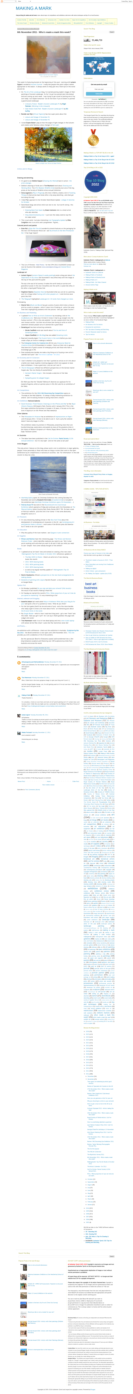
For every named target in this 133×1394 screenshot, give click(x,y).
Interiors (108, 741)
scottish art (108, 987)
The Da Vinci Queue (93, 1149)
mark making (108, 939)
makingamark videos (101, 936)
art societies (92, 841)
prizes (93, 981)
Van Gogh (102, 806)
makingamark (36, 650)
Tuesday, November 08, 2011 (39, 715)
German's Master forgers (33, 373)
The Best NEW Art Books (33, 557)
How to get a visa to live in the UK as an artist (99, 1104)
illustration (87, 913)
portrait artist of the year (103, 968)
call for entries (93, 861)
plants (85, 966)
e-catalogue (109, 884)
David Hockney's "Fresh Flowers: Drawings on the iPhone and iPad (43, 404)
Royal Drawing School (105, 769)
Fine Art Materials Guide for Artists (96, 332)
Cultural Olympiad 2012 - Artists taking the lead (100, 1109)
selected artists (109, 989)
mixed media (110, 941)
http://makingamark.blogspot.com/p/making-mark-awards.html (46, 706)
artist (108, 846)
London (90, 751)
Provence (106, 763)
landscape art (88, 922)
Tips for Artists (90, 334)
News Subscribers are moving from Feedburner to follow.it (100, 565)
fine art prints (88, 899)
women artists (99, 1019)
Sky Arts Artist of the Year (95, 788)
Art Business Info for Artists (94, 324)
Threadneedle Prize (105, 802)
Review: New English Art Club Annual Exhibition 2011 (98, 1094)
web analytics (88, 1013)
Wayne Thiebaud (100, 808)
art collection (95, 822)
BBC (88, 725)
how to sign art (109, 911)
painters (107, 951)
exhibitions (87, 893)
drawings (99, 884)
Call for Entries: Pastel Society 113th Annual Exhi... (98, 1170)
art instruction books (94, 833)
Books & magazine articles (64, 23)
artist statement (102, 848)
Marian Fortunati (27, 732)
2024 (87, 1037)
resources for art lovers (107, 985)
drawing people (109, 880)
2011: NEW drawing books (34, 562)
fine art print (108, 897)
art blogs (29, 650)
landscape (106, 919)
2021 (87, 1045)
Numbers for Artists (64, 20)
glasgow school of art (107, 903)
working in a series (92, 1021)
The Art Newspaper (27, 368)
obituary (94, 947)
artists (112, 848)
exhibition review (101, 891)
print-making (110, 977)
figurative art (88, 897)
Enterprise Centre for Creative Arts (36, 343)
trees (85, 1008)
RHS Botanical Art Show (99, 765)
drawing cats (88, 880)
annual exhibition (100, 815)
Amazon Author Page (92, 285)
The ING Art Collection (94, 1152)
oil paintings (91, 949)
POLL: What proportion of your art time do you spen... (100, 1174)
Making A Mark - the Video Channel (96, 282)
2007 (87, 1216)
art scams (91, 839)
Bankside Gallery (96, 727)
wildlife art (87, 1019)
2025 (87, 1034)
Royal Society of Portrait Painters (95, 782)
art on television (101, 837)
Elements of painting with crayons (33, 580)
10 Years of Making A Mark (92, 446)
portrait (87, 968)
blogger (86, 857)
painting (87, 954)
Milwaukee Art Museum (32, 417)
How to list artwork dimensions (102, 343)
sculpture (96, 989)
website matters (103, 1013)
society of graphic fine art (91, 1000)
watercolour (88, 1010)
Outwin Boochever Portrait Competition (97, 761)
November (91, 1079)
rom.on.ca (53, 410)
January (90, 1204)
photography (93, 962)
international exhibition (93, 915)
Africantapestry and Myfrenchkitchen (33, 662)
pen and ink (97, 960)
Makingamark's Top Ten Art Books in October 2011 (39, 554)
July (89, 1187)
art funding (99, 831)
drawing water (106, 882)
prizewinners (88, 983)
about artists (90, 812)
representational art (90, 985)
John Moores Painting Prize (103, 745)
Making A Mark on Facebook (94, 275)
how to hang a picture (101, 909)
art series (107, 839)
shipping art (107, 994)
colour (101, 863)
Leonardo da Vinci (109, 749)
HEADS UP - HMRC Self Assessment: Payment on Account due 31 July (103, 363)
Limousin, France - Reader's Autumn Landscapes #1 (42, 104)
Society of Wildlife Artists (106, 792)
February (90, 1202)
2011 (87, 1074)
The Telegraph (26, 299)
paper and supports (96, 958)
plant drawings (98, 964)
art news (87, 837)
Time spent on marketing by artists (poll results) (99, 1082)
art (25, 650)
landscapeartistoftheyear (90, 928)
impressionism (110, 913)
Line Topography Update (56, 220)
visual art (108, 1008)
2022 (87, 1043)
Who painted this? (78, 23)
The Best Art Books (34, 23)
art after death (95, 818)
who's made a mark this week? (48, 650)
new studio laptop (68, 621)
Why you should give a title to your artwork (100, 1101)
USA (113, 804)
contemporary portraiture (94, 870)
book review (107, 857)
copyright (108, 870)
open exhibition (104, 949)
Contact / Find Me (21, 20)
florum (99, 899)
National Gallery (103, 757)
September (91, 1182)
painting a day (100, 954)
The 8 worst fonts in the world (49, 338)
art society (103, 841)
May (89, 1193)
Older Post (75, 781)
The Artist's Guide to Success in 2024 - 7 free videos (99, 561)
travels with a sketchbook (103, 1006)
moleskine (89, 943)
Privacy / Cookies (109, 23)
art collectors (107, 822)
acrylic (99, 812)
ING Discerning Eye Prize (92, 741)
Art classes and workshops (95, 723)
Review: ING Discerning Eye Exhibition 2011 (100, 1141)
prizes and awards (105, 981)
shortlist (86, 996)
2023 (87, 1040)
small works (97, 998)
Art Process (110, 720)
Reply (23, 671)
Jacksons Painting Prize (90, 743)
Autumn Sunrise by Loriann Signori (48, 75)
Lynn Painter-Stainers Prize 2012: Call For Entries (100, 1126)
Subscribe (31, 20)
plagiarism (89, 964)
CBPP (103, 729)
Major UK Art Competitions (79, 20)
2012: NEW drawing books (34, 567)
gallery (88, 903)
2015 (87, 1062)
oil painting (110, 947)
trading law (107, 1004)
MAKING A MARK (34, 8)
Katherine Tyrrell (102, 747)
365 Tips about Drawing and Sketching (97, 329)
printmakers (97, 979)
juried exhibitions (92, 920)
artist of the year (89, 848)
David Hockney (90, 733)
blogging (95, 856)
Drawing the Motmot (50, 181)
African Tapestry (39, 114)
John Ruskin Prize (89, 747)
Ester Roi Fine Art (35, 228)
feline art (96, 895)
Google (105, 737)
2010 (87, 1208)
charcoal (92, 863)
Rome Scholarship (93, 767)
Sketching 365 (110, 786)
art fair (112, 829)
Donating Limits (61, 335)
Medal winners (91, 755)
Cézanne (101, 731)
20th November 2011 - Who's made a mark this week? (100, 1114)
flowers (103, 901)
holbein (110, 905)
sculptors (86, 989)
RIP (109, 765)
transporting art (88, 1006)
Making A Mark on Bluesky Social (95, 277)
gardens (95, 903)
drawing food (98, 880)
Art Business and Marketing (96, 718)
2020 (87, 1048)
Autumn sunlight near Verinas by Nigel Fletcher (48, 163)
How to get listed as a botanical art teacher (99, 635)
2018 (87, 1054)
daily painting (101, 874)
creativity (91, 874)
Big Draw (108, 727)
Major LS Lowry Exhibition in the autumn (103, 372)
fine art (98, 897)
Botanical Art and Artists (48, 23)
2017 (87, 1057)
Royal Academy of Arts (107, 767)
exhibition (93, 888)
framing (112, 901)
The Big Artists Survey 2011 (95, 1154)
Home (49, 781)
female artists (107, 895)
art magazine (87, 835)
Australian (111, 723)
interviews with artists (91, 917)
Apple (91, 716)
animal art (87, 815)
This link (71, 633)
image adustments (99, 913)
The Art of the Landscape (32, 92)
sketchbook (106, 996)
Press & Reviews (90, 23)
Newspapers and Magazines (105, 759)
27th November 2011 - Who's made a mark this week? (100, 1090)
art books (104, 820)
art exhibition (99, 828)
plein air (93, 966)
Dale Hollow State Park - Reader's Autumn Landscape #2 (44, 109)
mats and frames (88, 941)
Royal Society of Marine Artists (104, 776)
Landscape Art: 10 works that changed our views (56, 299)
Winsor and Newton (28, 539)
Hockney (104, 739)
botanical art (89, 859)
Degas (99, 733)
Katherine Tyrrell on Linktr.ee (94, 272)
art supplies (95, 843)
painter (98, 951)
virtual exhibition (96, 1008)
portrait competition (101, 970)
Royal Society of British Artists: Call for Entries (99, 1118)
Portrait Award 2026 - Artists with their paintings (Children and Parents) (103, 401)
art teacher (107, 844)
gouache (86, 905)
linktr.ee (107, 260)
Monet (86, 757)
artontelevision (106, 852)
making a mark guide (95, 932)
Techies (108, 800)
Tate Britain (105, 798)
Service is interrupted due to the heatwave (102, 428)
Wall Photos (40, 265)
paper (85, 958)
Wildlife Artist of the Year (106, 810)
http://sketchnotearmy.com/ (34, 215)
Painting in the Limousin (40, 106)
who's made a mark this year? (102, 1017)
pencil (106, 960)
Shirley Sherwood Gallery (96, 786)
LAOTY (91, 749)
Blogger (92, 1389)
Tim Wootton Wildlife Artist (44, 188)
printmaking (108, 979)
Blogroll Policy (97, 474)
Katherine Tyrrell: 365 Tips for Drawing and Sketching (99, 1241)
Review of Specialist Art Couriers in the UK (100, 1086)
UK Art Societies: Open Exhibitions (97, 20)
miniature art (100, 941)
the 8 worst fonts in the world (31, 611)
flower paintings (92, 901)
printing (88, 979)
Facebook (89, 735)
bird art (110, 854)
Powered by (95, 99)
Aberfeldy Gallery (27, 498)
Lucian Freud (103, 751)
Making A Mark (26, 695)
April (89, 1196)
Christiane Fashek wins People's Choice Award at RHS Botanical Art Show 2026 (99, 632)
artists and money (94, 850)
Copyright (99, 23)
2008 (87, 1214)
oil (101, 947)
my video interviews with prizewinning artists (97, 450)
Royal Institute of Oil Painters (93, 771)
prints (85, 981)
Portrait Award (96, 763)
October (90, 1179)
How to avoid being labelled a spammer (99, 1122)
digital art (111, 874)
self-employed (91, 992)
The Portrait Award (90, 802)
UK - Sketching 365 (91, 1231)
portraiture (98, 975)
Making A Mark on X (91, 280)
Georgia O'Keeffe (94, 737)
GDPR (85, 737)
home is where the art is (91, 907)
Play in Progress (38, 193)
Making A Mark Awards (107, 753)
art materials (108, 835)
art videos (97, 846)
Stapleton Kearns (40, 292)
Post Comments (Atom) (32, 789)
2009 (87, 1211)
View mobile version (48, 785)
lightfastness (95, 930)
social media (108, 998)
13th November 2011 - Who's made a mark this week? (100, 1137)
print (102, 977)
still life (86, 1002)
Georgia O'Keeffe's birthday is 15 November (100, 1129)
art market (97, 835)
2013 (87, 1068)
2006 (87, 1219)
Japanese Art (103, 743)
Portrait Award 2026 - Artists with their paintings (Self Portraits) (103, 410)
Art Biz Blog (41, 335)
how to (102, 907)
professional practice (105, 983)
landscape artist (99, 922)
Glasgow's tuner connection (59, 533)
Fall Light (55, 125)
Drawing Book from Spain (34, 210)
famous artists (100, 893)
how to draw (110, 907)
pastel (109, 958)
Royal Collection (91, 769)
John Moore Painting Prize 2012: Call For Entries (99, 1133)
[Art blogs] (93, 148)
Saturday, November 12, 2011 (41, 732)
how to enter (89, 909)
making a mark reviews (102, 934)
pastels (86, 960)
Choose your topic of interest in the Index (96, 553)
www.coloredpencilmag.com (51, 267)
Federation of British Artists (104, 735)
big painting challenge (97, 854)
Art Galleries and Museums (99, 719)
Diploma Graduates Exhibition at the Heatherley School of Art (103, 353)
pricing (95, 977)
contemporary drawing (90, 867)
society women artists (107, 1000)
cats (105, 861)
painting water (95, 956)
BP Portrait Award (98, 725)
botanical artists (108, 859)
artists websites (107, 850)
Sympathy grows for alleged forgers (37, 378)
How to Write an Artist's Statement (40, 316)
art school (98, 839)
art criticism (105, 824)
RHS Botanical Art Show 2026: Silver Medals (99, 644)
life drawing (104, 928)
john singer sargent (108, 917)
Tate (96, 798)
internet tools (107, 915)
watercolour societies (104, 1010)
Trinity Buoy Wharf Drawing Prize (93, 804)
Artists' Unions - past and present (95, 571)
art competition (90, 824)
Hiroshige (97, 739)
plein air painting (106, 966)
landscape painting (94, 926)
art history (110, 831)
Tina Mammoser (26, 677)
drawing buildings (107, 878)
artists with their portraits (91, 852)
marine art (98, 939)
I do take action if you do (105, 210)
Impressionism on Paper (63, 417)
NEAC (92, 757)
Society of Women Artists (96, 794)
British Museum (94, 729)
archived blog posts (92, 452)
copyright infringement (90, 872)
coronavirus (104, 872)
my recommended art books (92, 448)
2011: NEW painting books (34, 564)
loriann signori (26, 715)
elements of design (101, 886)
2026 (87, 1031)
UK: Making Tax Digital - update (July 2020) (98, 573)
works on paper (88, 1023)
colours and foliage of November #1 (37, 117)
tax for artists (96, 1002)
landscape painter (106, 924)
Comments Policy (88, 474)
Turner (107, 804)
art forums (90, 831)
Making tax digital (91, 568)
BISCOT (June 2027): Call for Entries (96, 642)
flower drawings (109, 899)
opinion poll (87, 951)
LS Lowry (98, 749)
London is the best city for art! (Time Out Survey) (102, 382)
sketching (86, 998)
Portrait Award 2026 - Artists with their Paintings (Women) (103, 419)
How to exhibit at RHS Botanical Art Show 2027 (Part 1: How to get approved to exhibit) (100, 638)
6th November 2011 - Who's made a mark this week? (99, 1158)
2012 (87, 1071)
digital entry (90, 876)
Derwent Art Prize (109, 733)
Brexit (85, 729)
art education (100, 826)
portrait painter (98, 972)
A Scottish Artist (57, 500)
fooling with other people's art (47, 294)
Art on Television (41, 20)
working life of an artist (106, 1021)
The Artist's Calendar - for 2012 (96, 1166)
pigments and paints (108, 962)
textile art (106, 1002)
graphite (94, 905)
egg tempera (88, 886)
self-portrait (102, 992)
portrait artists (88, 970)
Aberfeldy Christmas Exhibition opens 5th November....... (54, 502)
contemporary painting (107, 867)
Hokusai (110, 739)
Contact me (87, 266)
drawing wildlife (89, 884)
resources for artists (93, 987)
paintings (106, 956)
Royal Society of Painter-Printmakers (101, 780)
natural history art (102, 945)
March (90, 1199)
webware (86, 1015)
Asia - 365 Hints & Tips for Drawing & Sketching (97, 1237)
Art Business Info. (52, 20)
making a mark (108, 930)
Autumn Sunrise (36, 84)
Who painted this (89, 810)
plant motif (108, 964)
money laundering (101, 943)
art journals (108, 833)
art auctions (105, 818)
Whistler (109, 808)
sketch (94, 996)
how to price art (97, 911)
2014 (87, 1065)
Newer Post (21, 781)
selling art (95, 994)
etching (112, 886)
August (90, 1185)
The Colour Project (22, 23)
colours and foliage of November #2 (37, 120)
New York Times (56, 520)
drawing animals (94, 878)
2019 (87, 1051)
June (89, 1190)
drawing (100, 876)
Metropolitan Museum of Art (106, 755)
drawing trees (92, 882)
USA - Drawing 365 (91, 1234)
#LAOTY (86, 716)
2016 (87, 1060)
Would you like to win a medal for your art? (103, 391)
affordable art (108, 812)
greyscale (103, 905)
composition (108, 865)
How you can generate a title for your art (100, 1098)
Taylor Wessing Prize (97, 800)
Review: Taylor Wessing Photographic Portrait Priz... (98, 1145)
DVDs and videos (109, 731)
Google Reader (28, 613)
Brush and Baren (36, 305)
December (91, 1076)
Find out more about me (91, 264)
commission (97, 865)
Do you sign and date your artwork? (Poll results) (54, 588)
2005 (87, 1222)
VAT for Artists (91, 806)
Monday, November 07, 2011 (53, 662)
